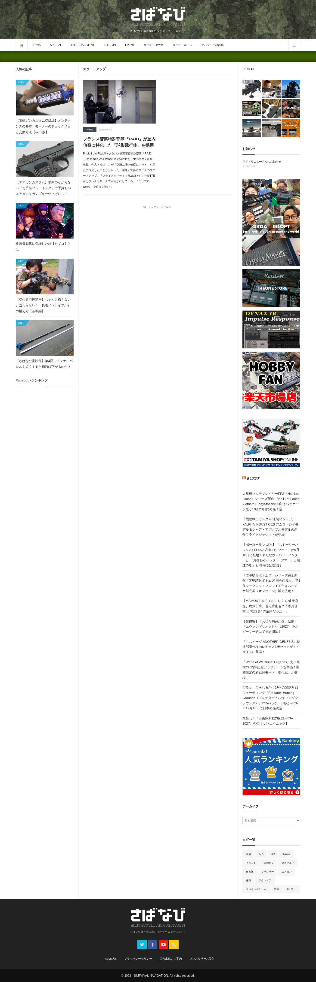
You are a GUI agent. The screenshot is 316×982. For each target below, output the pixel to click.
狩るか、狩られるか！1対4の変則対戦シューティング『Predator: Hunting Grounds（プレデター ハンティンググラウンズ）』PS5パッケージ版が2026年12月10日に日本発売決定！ (270, 698)
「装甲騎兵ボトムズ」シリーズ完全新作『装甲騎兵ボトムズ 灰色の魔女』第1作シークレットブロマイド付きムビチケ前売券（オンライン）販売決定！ (271, 583)
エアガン (287, 871)
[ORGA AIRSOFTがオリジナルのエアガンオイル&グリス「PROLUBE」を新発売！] (291, 128)
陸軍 (276, 889)
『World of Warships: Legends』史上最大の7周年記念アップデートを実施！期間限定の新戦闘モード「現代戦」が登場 (271, 669)
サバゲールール (182, 45)
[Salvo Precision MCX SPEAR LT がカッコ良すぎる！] (291, 108)
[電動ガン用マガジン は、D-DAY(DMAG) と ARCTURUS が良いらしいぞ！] (271, 108)
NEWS (36, 45)
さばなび (253, 478)
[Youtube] (163, 944)
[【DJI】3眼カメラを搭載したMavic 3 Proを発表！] (251, 128)
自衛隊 (250, 871)
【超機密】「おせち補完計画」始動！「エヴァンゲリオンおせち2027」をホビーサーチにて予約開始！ (270, 626)
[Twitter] (142, 944)
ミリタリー (267, 871)
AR (273, 854)
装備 (248, 854)
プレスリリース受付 (201, 958)
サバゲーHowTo (154, 45)
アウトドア (265, 880)
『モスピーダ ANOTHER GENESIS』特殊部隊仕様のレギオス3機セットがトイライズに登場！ (271, 647)
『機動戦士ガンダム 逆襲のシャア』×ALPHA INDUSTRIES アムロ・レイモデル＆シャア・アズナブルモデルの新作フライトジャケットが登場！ (270, 526)
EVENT (129, 45)
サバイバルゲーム (256, 889)
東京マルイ (288, 862)
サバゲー (292, 889)
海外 (261, 854)
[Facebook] (152, 944)
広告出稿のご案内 (171, 958)
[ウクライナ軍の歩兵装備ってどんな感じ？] (251, 89)
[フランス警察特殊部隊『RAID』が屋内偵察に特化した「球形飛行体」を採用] (119, 102)
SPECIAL (56, 45)
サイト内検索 (294, 45)
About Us (111, 958)
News (90, 129)
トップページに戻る (159, 207)
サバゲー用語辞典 (212, 45)
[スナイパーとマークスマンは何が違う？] (271, 89)
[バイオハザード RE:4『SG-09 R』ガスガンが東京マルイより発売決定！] (271, 128)
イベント (251, 862)
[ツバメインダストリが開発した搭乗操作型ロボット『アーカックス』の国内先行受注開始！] (291, 89)
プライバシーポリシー (138, 958)
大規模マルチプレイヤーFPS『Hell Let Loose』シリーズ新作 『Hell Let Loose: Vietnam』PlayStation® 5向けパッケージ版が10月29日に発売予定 (271, 501)
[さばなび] (158, 17)
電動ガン (269, 862)
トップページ (22, 45)
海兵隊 (286, 854)
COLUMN (110, 45)
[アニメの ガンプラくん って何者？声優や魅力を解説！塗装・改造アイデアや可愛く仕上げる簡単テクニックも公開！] (251, 108)
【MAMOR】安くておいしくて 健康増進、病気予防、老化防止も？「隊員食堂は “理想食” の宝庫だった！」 (270, 606)
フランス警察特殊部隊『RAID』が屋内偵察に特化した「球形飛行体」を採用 (119, 142)
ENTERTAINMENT (82, 45)
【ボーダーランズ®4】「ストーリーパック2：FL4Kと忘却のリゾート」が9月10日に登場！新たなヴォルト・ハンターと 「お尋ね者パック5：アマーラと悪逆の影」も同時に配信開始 (271, 555)
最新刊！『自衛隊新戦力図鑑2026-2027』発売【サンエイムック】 (267, 720)
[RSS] (174, 944)
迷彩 (248, 880)
